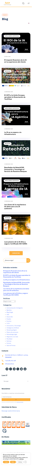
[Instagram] (10, 369)
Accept (6, 462)
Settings (20, 462)
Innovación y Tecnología (14, 325)
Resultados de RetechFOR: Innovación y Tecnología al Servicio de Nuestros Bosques (16, 284)
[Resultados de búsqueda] (14, 263)
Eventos (9, 321)
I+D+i (8, 323)
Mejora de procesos (12, 332)
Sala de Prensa (11, 345)
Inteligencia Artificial (12, 36)
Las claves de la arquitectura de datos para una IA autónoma (16, 289)
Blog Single (10, 312)
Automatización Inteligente (15, 308)
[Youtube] (21, 369)
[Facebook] (14, 369)
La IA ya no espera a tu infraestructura (16, 280)
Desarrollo (10, 317)
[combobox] (14, 260)
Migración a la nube (12, 336)
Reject (13, 462)
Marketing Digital (12, 330)
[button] (23, 3)
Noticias (7, 71)
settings (21, 459)
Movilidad (9, 339)
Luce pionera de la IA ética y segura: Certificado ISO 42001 (15, 294)
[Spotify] (25, 369)
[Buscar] (28, 260)
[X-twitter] (17, 369)
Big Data (9, 310)
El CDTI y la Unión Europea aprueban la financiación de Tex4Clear (16, 276)
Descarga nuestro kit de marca (11, 411)
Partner (9, 343)
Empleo (9, 319)
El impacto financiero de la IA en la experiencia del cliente (15, 272)
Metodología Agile (12, 334)
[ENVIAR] (16, 399)
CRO (8, 314)
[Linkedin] (7, 369)
